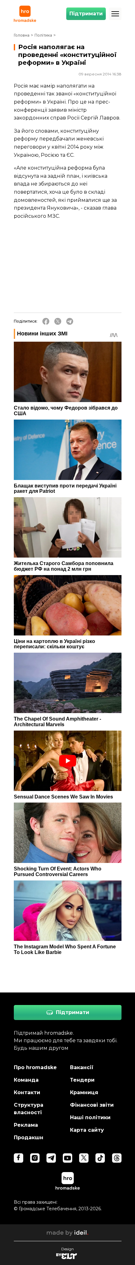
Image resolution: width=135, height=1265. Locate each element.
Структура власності (28, 1108)
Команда (26, 1080)
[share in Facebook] (45, 321)
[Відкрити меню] (115, 14)
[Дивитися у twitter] (84, 1158)
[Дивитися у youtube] (67, 1158)
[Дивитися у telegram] (51, 1158)
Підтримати (86, 14)
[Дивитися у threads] (117, 1158)
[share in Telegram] (69, 321)
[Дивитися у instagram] (35, 1158)
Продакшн (28, 1137)
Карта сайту (87, 1130)
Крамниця (84, 1092)
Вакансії (82, 1067)
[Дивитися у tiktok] (100, 1158)
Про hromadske (35, 1067)
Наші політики (90, 1117)
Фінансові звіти (92, 1105)
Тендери (82, 1080)
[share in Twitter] (57, 321)
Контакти (27, 1092)
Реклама (26, 1125)
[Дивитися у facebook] (18, 1158)
